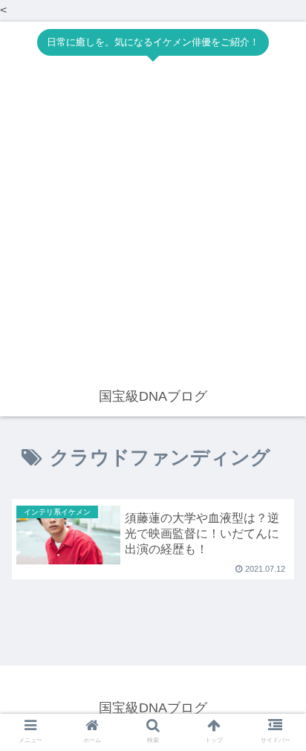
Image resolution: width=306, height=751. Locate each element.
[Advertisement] (153, 224)
